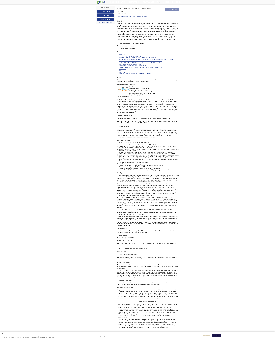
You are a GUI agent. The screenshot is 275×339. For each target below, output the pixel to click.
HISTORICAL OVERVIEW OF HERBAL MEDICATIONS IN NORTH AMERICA (137, 58)
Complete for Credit (172, 9)
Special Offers (105, 12)
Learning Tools (131, 16)
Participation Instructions (141, 16)
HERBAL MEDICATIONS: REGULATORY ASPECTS (131, 64)
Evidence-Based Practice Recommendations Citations (135, 74)
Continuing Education (118, 2)
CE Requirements (105, 19)
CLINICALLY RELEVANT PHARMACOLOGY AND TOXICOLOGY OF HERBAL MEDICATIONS (141, 62)
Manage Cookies (206, 335)
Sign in (178, 2)
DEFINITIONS (122, 54)
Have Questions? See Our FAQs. (105, 22)
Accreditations (168, 2)
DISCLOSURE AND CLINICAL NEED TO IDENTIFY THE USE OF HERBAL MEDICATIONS (140, 61)
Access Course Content (122, 16)
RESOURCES (122, 70)
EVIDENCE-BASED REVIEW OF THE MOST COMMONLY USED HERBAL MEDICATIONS (140, 67)
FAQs (158, 2)
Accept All (216, 335)
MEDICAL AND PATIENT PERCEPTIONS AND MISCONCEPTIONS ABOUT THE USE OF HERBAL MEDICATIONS (146, 59)
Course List (105, 16)
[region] (137, 335)
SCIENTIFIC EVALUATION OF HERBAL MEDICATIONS (132, 66)
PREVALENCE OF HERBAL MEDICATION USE (130, 56)
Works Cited (122, 72)
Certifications (134, 2)
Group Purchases (148, 2)
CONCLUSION (122, 69)
